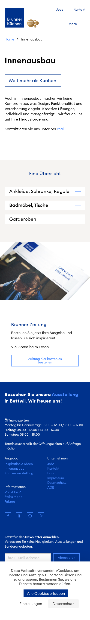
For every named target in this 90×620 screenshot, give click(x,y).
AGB (50, 487)
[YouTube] (43, 517)
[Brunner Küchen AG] (14, 18)
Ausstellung (65, 394)
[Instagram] (32, 517)
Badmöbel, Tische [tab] (28, 205)
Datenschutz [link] (63, 603)
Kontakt (79, 9)
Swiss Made (13, 496)
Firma (51, 473)
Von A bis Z (13, 492)
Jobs (59, 9)
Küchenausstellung (19, 473)
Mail (61, 129)
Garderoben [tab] (22, 219)
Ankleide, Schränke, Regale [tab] (39, 191)
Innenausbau (14, 468)
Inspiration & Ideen (19, 463)
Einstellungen (30, 603)
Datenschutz (56, 482)
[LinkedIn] (21, 517)
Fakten (10, 501)
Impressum (55, 478)
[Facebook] (10, 517)
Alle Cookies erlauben (46, 593)
